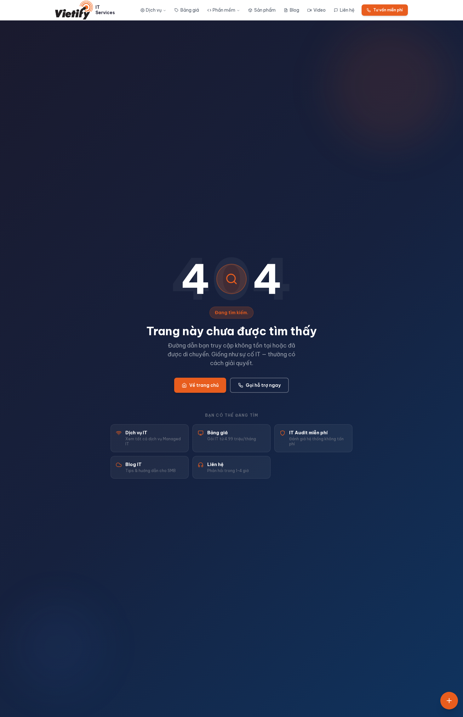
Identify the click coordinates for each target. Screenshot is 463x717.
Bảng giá (189, 10)
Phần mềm (224, 10)
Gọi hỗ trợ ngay (263, 385)
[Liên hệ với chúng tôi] (449, 700)
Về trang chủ (204, 385)
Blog (294, 10)
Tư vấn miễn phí (388, 10)
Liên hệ (347, 10)
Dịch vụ (154, 10)
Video (319, 10)
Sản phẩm (265, 10)
